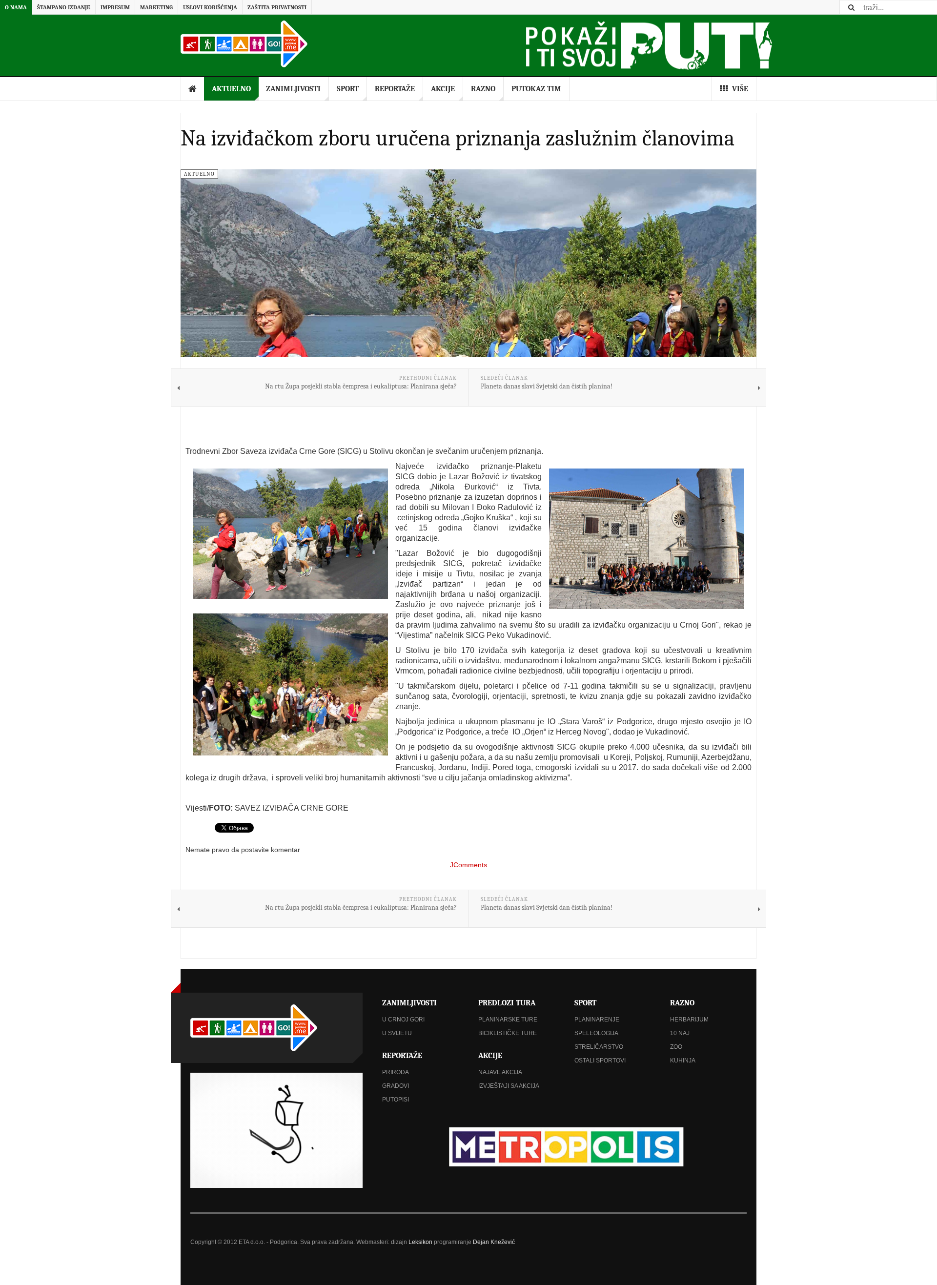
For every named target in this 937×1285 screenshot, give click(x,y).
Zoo (676, 1046)
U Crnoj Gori (403, 1019)
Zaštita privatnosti (276, 7)
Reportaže (395, 88)
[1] (290, 533)
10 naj (680, 1033)
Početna (192, 89)
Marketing (156, 7)
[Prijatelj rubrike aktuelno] (564, 1146)
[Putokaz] (244, 43)
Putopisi (395, 1099)
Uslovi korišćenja (210, 7)
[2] (647, 539)
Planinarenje (596, 1019)
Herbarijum (689, 1019)
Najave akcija (500, 1072)
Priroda (395, 1072)
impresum (115, 7)
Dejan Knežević (494, 1242)
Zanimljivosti (293, 88)
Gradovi (395, 1085)
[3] (290, 684)
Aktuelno (231, 88)
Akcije (443, 88)
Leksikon (420, 1242)
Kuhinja (682, 1060)
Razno (483, 88)
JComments (468, 865)
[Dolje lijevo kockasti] (276, 1130)
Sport (348, 88)
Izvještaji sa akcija (508, 1085)
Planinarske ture (507, 1019)
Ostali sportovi (600, 1060)
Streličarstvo (598, 1046)
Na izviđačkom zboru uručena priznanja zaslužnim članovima (457, 138)
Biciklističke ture (507, 1033)
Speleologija (596, 1033)
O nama (16, 7)
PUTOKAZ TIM (536, 88)
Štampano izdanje (63, 7)
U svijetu (397, 1033)
